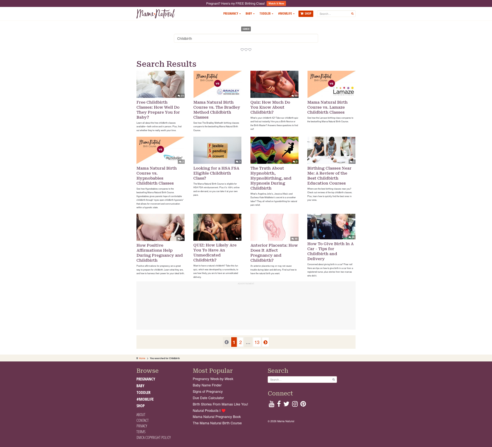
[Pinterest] (303, 405)
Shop (308, 13)
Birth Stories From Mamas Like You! (220, 404)
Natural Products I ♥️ (209, 410)
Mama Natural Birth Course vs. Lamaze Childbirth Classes (327, 107)
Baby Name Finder (207, 385)
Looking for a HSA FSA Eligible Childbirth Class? (216, 173)
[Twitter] (286, 405)
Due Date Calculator (208, 397)
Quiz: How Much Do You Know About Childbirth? (270, 107)
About (140, 414)
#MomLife (285, 13)
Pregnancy (231, 13)
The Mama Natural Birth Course (217, 422)
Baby (249, 13)
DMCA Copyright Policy (153, 437)
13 (256, 342)
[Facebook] (279, 405)
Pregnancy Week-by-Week (213, 378)
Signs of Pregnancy (208, 391)
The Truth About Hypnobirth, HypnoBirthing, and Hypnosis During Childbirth (270, 178)
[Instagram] (295, 405)
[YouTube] (271, 405)
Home (142, 358)
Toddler (265, 13)
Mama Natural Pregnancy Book (217, 416)
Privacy (141, 426)
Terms (140, 431)
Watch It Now (276, 3)
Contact (142, 420)
